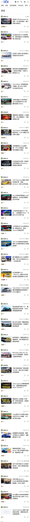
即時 (26, 5)
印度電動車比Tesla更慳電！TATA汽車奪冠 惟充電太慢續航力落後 (20, 148)
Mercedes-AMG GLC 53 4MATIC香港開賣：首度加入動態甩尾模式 (20, 354)
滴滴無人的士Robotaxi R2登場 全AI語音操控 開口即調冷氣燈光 (20, 21)
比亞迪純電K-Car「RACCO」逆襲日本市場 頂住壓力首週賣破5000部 (20, 274)
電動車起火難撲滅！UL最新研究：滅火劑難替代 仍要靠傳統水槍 (20, 117)
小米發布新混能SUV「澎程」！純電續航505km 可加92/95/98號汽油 (20, 213)
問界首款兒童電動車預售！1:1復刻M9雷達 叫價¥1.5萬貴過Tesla (20, 71)
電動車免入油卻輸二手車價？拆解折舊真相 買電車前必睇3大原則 (20, 401)
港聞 (2, 5)
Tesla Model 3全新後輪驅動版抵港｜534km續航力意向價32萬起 (20, 132)
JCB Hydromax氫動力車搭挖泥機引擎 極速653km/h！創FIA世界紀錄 (20, 182)
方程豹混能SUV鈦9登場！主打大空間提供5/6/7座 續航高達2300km (20, 101)
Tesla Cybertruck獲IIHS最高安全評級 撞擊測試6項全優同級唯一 (20, 512)
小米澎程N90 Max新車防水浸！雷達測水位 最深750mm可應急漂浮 (20, 228)
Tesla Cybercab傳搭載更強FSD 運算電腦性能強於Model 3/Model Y (20, 385)
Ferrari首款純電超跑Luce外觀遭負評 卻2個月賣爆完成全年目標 (20, 197)
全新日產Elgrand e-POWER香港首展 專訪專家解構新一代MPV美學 (20, 481)
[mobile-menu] (2, 2)
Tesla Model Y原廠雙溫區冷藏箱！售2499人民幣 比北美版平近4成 (20, 86)
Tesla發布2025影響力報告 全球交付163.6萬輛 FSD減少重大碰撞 (20, 416)
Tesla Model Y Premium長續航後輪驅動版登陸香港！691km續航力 (20, 290)
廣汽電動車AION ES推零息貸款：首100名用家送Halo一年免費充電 (20, 259)
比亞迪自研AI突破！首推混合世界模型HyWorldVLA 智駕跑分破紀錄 (20, 163)
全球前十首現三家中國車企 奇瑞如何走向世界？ (20, 54)
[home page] (6, 2)
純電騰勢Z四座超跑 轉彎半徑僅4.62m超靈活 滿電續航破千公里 (20, 435)
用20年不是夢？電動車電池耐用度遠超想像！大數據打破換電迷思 (20, 324)
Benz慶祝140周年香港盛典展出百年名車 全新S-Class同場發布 (20, 496)
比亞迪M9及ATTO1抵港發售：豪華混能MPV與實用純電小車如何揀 (20, 37)
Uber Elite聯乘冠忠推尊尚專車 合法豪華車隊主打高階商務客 (20, 243)
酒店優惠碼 (13, 5)
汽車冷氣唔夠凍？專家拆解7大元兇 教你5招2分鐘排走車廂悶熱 (20, 370)
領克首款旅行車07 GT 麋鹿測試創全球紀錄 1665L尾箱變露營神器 (20, 308)
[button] (25, 26)
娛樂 (6, 5)
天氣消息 (20, 5)
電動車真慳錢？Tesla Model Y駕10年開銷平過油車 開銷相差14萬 (20, 450)
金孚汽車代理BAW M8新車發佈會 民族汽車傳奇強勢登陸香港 (20, 466)
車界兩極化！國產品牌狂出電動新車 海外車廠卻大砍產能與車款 (20, 339)
